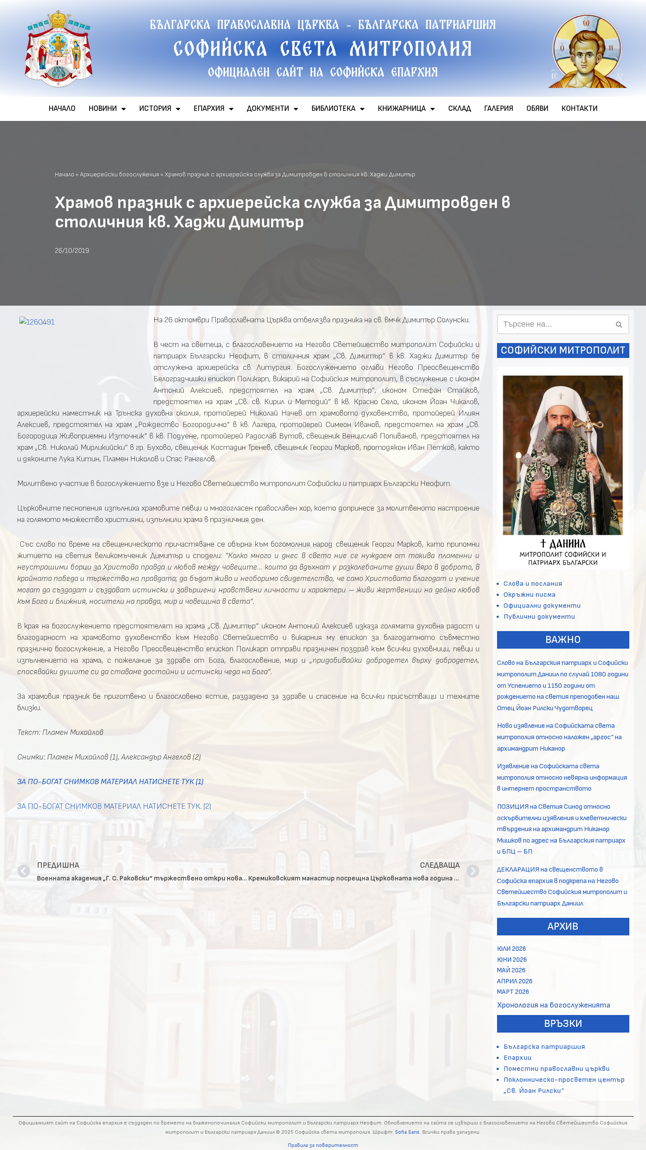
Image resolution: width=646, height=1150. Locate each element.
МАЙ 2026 (511, 970)
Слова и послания (533, 584)
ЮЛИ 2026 (511, 949)
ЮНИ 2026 (512, 960)
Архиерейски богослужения (119, 174)
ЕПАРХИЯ (209, 108)
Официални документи (542, 606)
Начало (64, 174)
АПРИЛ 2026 (515, 981)
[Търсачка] (619, 324)
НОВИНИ (103, 108)
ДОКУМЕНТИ (268, 108)
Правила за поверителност (323, 1145)
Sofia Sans (407, 1132)
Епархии (518, 1058)
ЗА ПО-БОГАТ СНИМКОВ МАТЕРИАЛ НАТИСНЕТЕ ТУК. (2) (114, 806)
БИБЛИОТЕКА (334, 108)
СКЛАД (459, 108)
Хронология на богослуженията (553, 1005)
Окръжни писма (530, 595)
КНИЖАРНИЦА (402, 108)
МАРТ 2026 (513, 992)
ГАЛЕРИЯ (498, 108)
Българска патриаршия (544, 1047)
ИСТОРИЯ (155, 108)
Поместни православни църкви (557, 1069)
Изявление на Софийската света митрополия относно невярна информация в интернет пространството (562, 777)
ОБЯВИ (537, 108)
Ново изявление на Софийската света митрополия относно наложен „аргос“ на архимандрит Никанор (559, 737)
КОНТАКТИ (580, 108)
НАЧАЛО (62, 108)
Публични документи (539, 617)
